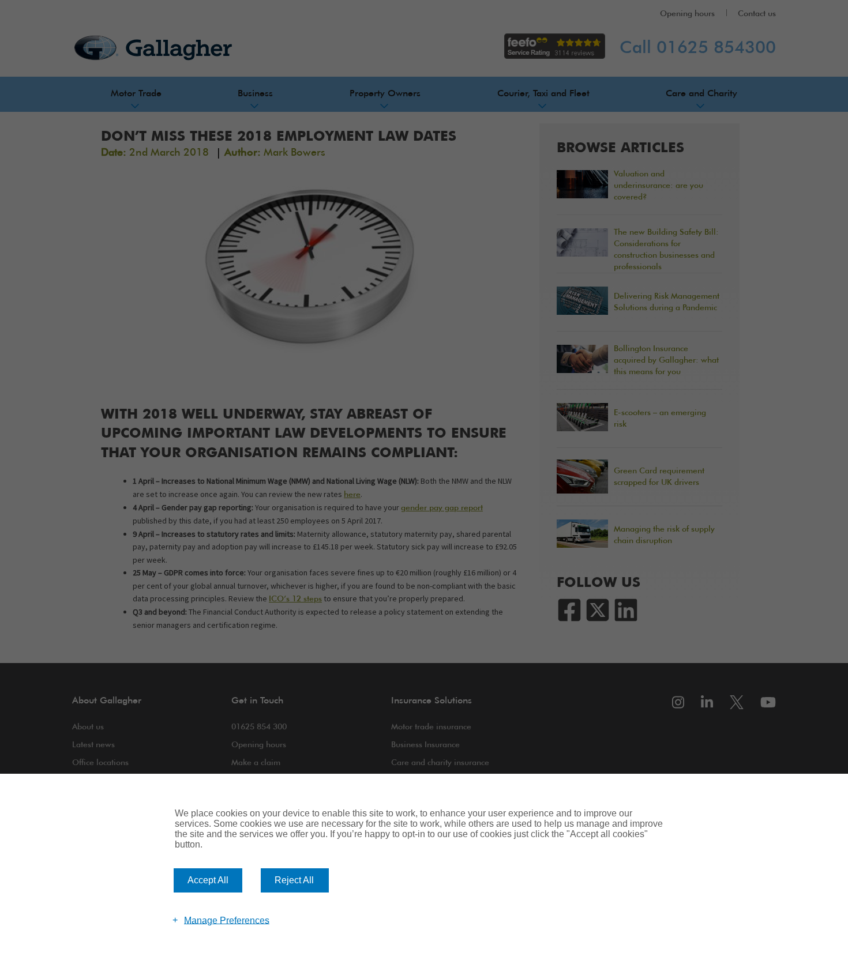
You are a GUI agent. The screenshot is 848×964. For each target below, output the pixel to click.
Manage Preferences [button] (226, 920)
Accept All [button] (207, 880)
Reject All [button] (294, 880)
